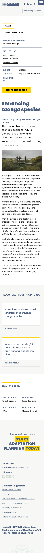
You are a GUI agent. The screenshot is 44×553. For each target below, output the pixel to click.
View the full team (10, 63)
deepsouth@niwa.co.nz (18, 467)
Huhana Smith (9, 55)
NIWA (16, 527)
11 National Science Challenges (21, 531)
